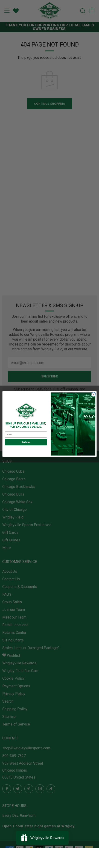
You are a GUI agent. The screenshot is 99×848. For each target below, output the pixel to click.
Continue (25, 442)
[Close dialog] (93, 394)
